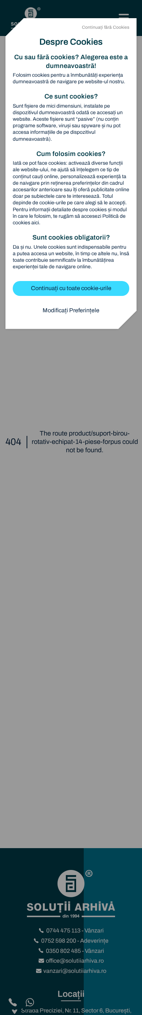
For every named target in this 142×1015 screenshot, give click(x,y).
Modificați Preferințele (71, 310)
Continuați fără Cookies (105, 27)
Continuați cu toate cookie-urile (71, 288)
